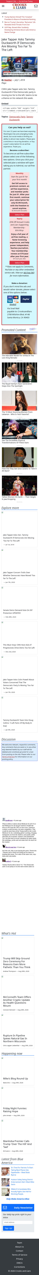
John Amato (7, 1115)
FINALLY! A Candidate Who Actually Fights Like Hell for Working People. (21, 1191)
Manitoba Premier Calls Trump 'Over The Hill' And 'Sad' (17, 1144)
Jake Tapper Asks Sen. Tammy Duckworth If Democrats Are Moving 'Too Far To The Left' (18, 538)
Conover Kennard (9, 1010)
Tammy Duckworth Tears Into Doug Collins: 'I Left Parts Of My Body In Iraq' (18, 723)
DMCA (19, 1262)
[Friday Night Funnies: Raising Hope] (18, 1096)
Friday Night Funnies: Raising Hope (15, 1110)
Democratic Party (17, 116)
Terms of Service (8, 757)
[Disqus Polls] (20, 789)
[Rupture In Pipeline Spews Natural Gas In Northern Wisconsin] (18, 1023)
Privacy (19, 1258)
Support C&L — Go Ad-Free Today (19, 1)
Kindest (13, 304)
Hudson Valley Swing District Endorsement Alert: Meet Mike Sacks (22, 1182)
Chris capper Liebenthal (11, 1045)
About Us (19, 1246)
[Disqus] (20, 842)
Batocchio (6, 1083)
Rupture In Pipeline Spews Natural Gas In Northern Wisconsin (15, 1038)
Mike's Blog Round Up (15, 1078)
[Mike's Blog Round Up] (18, 1066)
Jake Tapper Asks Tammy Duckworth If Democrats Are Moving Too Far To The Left (18, 44)
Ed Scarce (6, 1151)
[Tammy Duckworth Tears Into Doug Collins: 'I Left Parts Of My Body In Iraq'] (19, 707)
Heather (8, 80)
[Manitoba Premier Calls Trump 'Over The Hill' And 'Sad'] (18, 1129)
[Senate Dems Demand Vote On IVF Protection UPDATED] (19, 597)
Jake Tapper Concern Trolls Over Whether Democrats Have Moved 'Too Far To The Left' (19, 575)
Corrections (19, 1267)
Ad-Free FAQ (29, 272)
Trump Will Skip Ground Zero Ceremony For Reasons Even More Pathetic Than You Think (16, 963)
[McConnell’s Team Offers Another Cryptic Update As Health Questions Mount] (18, 985)
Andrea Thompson (9, 971)
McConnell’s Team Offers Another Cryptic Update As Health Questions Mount (17, 1001)
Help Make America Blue (17, 1199)
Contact (19, 1250)
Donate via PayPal (26, 299)
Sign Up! (8, 1228)
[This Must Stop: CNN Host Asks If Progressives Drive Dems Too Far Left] (19, 631)
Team (19, 1242)
